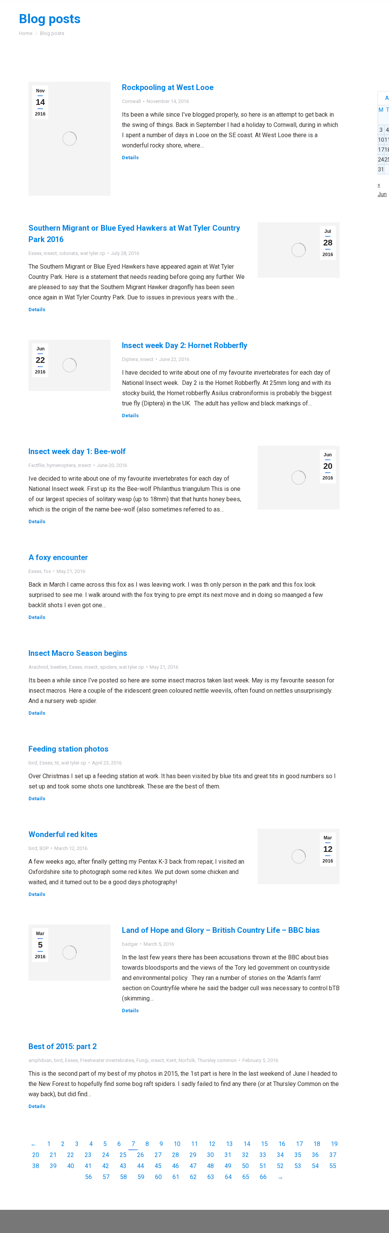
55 (332, 1166)
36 (315, 1155)
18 (316, 1144)
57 (106, 1177)
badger (130, 944)
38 (35, 1166)
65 (245, 1177)
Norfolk (187, 1060)
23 (88, 1155)
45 (158, 1166)
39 (53, 1166)
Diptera (130, 359)
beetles (59, 667)
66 (263, 1177)
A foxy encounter (58, 557)
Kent (171, 1060)
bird (32, 763)
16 (281, 1144)
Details (130, 157)
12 (212, 1144)
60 (158, 1177)
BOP (44, 848)
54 (315, 1166)
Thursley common (217, 1060)
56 (88, 1177)
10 (177, 1144)
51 (262, 1166)
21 (53, 1155)
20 (35, 1155)
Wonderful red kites (63, 834)
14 (247, 1144)
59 (141, 1177)
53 (297, 1166)
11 (194, 1144)
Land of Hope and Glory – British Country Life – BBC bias (221, 930)
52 (280, 1166)
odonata (68, 253)
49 (228, 1166)
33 (262, 1155)
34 (280, 1155)
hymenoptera (61, 465)
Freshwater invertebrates (107, 1060)
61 (175, 1177)
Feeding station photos (68, 748)
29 (193, 1155)
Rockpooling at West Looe (167, 87)
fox (47, 571)
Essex (34, 253)
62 (193, 1177)
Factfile (36, 465)
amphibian (40, 1060)
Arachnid (38, 667)
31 (228, 1155)
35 (297, 1155)
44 (140, 1166)
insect (50, 253)
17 (299, 1144)
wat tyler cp (92, 253)
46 (175, 1166)
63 (210, 1177)
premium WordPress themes (98, 1221)
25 (123, 1155)
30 (210, 1155)
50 (245, 1166)
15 (264, 1144)
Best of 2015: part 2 (62, 1046)
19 (334, 1144)
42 (105, 1166)
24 (105, 1155)
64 (228, 1177)
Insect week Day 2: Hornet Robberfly (184, 345)
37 (332, 1155)
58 (123, 1177)
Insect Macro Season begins (77, 653)
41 (88, 1166)
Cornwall (131, 101)
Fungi (142, 1060)
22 (70, 1155)
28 (175, 1155)
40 (70, 1166)
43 (123, 1166)
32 (245, 1155)
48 (210, 1166)
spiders (108, 667)
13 (229, 1144)
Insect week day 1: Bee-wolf (77, 451)
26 (140, 1155)
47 (193, 1166)
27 (158, 1155)
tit (57, 763)
